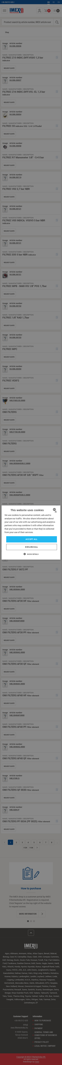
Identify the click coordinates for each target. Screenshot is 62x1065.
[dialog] (31, 532)
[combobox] (55, 509)
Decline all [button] (31, 547)
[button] (31, 554)
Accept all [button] (31, 539)
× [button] (55, 512)
